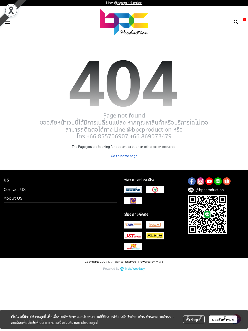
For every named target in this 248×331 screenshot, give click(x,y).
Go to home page (124, 155)
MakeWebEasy (135, 268)
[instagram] (200, 181)
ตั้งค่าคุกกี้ (194, 319)
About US (13, 198)
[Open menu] (7, 22)
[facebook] (192, 181)
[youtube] (209, 181)
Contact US (15, 189)
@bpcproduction (128, 3)
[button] (235, 21)
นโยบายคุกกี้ (89, 322)
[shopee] (227, 181)
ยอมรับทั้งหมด (223, 319)
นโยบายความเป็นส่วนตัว (56, 322)
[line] (218, 181)
